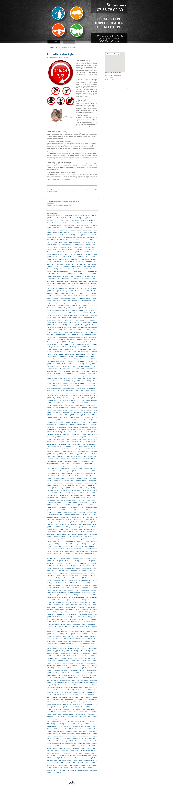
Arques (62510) (82, 237)
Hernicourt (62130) (81, 480)
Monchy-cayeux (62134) (53, 578)
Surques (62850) (82, 711)
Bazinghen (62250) (89, 266)
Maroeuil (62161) (51, 563)
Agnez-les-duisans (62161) (88, 220)
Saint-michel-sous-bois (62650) (55, 687)
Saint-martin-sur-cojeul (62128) (87, 685)
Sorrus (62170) (51, 711)
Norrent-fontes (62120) (81, 602)
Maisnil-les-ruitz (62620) (82, 551)
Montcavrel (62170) (74, 580)
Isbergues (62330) (71, 500)
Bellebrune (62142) (67, 278)
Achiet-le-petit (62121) (75, 218)
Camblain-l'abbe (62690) (77, 334)
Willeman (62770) (65, 763)
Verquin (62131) (57, 738)
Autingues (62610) (52, 249)
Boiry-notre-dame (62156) (53, 303)
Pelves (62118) (57, 621)
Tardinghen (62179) (68, 714)
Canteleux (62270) (69, 344)
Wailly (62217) (75, 750)
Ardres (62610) (57, 237)
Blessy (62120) (57, 300)
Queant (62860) (85, 631)
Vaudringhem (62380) (71, 731)
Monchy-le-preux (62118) (67, 578)
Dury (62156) (92, 383)
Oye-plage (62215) (62, 619)
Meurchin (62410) (51, 573)
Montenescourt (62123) (88, 580)
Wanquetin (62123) (90, 753)
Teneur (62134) (91, 714)
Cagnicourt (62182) (58, 332)
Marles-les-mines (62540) (72, 561)
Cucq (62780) (81, 373)
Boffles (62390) (76, 300)
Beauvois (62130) (68, 276)
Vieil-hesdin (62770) (77, 738)
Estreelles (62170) (58, 405)
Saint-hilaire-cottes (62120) (74, 677)
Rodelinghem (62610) (52, 658)
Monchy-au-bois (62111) (75, 575)
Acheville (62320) (84, 215)
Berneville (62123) (84, 283)
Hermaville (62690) (82, 478)
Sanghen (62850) (85, 697)
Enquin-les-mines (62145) (69, 393)
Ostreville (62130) (67, 617)
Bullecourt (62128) (82, 327)
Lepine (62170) (66, 527)
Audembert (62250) (67, 244)
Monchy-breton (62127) (89, 575)
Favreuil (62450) (73, 410)
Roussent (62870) (85, 660)
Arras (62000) (91, 237)
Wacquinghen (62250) (53, 750)
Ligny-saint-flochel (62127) (60, 536)
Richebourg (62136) (85, 651)
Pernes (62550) (75, 621)
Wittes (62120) (91, 767)
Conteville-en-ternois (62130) (87, 359)
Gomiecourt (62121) (63, 441)
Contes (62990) (73, 359)
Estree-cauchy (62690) (82, 402)
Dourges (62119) (76, 381)
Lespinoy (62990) (51, 529)
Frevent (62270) (79, 432)
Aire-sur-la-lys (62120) (73, 222)
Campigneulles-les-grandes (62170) (56, 342)
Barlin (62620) (50, 264)
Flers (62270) (91, 415)
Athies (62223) (51, 239)
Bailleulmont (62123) (90, 257)
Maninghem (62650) (90, 553)
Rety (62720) (74, 651)
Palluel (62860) (73, 619)
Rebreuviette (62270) (52, 646)
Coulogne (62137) (79, 364)
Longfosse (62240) (89, 541)
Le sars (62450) (78, 519)
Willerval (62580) (90, 763)
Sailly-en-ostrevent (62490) (64, 668)
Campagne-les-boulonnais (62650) (78, 337)
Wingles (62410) (74, 765)
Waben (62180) (91, 748)
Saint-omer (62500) (52, 690)
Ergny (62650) (57, 398)
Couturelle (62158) (90, 368)
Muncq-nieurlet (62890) (73, 587)
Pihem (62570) (76, 624)
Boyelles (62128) (79, 320)
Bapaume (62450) (69, 261)
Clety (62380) (91, 354)
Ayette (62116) (68, 254)
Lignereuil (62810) (82, 534)
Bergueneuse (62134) (63, 281)
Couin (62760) (56, 364)
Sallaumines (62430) (90, 694)
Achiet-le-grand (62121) (60, 218)
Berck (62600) (51, 281)
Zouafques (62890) (83, 770)
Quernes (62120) (70, 634)
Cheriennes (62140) (59, 351)
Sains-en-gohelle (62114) (60, 670)
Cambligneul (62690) (90, 334)
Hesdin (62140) (57, 485)
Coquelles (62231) (72, 361)
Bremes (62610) (51, 322)
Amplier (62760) (68, 232)
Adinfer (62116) (64, 220)
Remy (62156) (56, 651)
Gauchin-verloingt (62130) (54, 437)
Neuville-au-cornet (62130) (88, 592)
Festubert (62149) (67, 412)
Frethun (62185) (68, 432)
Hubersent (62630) (65, 492)
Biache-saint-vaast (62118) (82, 291)
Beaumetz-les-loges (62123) (64, 274)
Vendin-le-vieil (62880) (68, 733)
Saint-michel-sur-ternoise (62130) (73, 687)
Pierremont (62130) (66, 624)
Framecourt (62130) (61, 427)
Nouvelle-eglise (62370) (71, 604)
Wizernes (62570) (51, 770)
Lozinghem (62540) (90, 546)
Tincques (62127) (80, 721)
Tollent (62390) (51, 724)
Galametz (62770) (76, 434)
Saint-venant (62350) (78, 692)
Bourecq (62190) (57, 315)
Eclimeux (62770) (63, 385)
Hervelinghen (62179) (58, 483)
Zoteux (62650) (72, 770)
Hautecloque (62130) (52, 468)
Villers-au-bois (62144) (81, 741)
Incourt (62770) (91, 497)
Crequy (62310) (86, 371)
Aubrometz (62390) (52, 242)
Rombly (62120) (51, 660)
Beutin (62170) (85, 288)
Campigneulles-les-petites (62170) (78, 342)
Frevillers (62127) (90, 432)
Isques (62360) (81, 500)
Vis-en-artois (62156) (64, 748)
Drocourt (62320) (57, 383)
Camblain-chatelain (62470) (62, 334)
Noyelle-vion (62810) (84, 604)
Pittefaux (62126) (51, 626)
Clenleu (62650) (69, 354)
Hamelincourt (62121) (71, 461)
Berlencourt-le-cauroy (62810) (79, 281)
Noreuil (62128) (70, 602)
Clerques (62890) (80, 354)
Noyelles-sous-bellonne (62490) (55, 609)
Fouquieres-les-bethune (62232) (78, 424)
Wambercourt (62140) (53, 753)
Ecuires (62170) (91, 388)
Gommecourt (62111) (76, 441)
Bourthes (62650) (77, 317)
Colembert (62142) (52, 356)
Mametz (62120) (69, 553)
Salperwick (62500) (52, 697)
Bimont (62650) (72, 295)
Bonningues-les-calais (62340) (61, 310)
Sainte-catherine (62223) (59, 694)
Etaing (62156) (69, 405)
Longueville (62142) (67, 544)
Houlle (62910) (87, 490)
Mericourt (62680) (63, 570)
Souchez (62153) (72, 711)
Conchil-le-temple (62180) (81, 356)
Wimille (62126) (63, 765)
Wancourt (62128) (77, 753)
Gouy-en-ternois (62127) (88, 444)
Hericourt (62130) (84, 475)
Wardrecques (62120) (52, 755)
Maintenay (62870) (58, 551)
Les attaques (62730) (77, 527)
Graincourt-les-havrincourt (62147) (56, 449)
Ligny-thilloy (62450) (90, 536)
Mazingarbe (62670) (72, 565)
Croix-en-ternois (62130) (70, 373)
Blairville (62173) (83, 295)
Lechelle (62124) (64, 524)
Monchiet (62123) (61, 575)
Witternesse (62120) (80, 767)
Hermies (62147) (58, 480)
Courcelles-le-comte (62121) (87, 366)
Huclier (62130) (91, 492)
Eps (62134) (73, 395)
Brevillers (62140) (62, 322)
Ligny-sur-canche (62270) (75, 536)
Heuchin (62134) (51, 488)
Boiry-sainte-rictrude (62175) (85, 303)
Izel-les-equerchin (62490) (54, 502)
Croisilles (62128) (57, 373)
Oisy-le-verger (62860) (86, 614)
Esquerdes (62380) (75, 400)
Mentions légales (72, 785)
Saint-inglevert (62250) (89, 677)
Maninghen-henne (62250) (54, 556)
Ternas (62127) (51, 716)
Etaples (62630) (79, 405)
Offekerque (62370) (90, 612)
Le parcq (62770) (76, 517)
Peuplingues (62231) (53, 624)
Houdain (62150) (76, 490)
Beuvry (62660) (57, 291)
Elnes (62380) (79, 390)
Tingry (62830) (91, 721)
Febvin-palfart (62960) (85, 410)
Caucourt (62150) (57, 349)
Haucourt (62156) (62, 466)
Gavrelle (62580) (81, 437)
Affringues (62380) (74, 220)
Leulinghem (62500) (89, 529)
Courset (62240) (79, 368)
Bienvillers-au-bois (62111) (68, 293)
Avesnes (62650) (90, 249)
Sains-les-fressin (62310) (77, 670)
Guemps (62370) (69, 454)
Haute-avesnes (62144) (89, 466)
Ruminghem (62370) (62, 665)
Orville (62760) (57, 617)
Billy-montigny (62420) (60, 295)
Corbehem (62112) (85, 361)
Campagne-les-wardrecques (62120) (85, 339)
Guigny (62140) (79, 454)
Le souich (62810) (89, 519)
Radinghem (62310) (75, 638)
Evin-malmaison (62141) (62, 407)
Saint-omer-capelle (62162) (67, 690)
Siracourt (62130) (80, 709)
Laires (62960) (81, 512)
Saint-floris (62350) (82, 675)
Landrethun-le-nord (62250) (55, 514)
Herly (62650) (70, 478)
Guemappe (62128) (58, 454)
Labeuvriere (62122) (73, 510)
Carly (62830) (72, 347)
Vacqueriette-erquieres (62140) (83, 728)
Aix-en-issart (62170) (82, 225)
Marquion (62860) (73, 563)
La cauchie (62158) (77, 505)
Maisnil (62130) (69, 551)
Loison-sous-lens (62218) (54, 541)
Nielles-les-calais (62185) (64, 600)
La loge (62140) (75, 507)
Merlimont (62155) (75, 570)
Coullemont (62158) (67, 364)
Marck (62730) (78, 556)
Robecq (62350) (67, 655)
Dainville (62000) (51, 376)
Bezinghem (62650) (68, 291)
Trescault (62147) (78, 726)
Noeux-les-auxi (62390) (79, 600)
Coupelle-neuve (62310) (53, 366)
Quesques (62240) (82, 634)
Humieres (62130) (65, 497)
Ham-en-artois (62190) (89, 458)
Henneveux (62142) (91, 473)
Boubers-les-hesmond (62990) (80, 310)
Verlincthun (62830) (71, 736)
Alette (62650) (68, 227)
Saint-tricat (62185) (66, 692)
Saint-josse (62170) (52, 680)
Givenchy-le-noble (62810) (79, 439)
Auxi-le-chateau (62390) (65, 249)
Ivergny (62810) (91, 500)
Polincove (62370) (85, 626)
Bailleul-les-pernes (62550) (60, 257)
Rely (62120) (83, 648)
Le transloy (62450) (69, 522)
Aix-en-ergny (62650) (68, 225)
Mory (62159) (77, 585)
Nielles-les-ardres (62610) (82, 597)
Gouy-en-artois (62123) (74, 444)
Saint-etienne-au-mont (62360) (67, 675)
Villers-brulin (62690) (58, 743)
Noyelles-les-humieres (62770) (67, 607)
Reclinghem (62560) (66, 646)
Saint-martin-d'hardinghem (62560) (67, 685)
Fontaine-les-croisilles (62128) (87, 419)
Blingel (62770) (66, 300)
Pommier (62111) (57, 629)
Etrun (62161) (50, 407)
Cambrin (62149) (52, 337)
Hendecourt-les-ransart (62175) (87, 471)
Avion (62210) (85, 252)
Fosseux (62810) (85, 422)
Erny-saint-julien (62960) (78, 398)
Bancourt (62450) (57, 261)
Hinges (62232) (90, 488)
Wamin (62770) (65, 753)
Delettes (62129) (73, 376)
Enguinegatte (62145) (53, 393)
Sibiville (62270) (57, 709)
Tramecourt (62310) (65, 726)
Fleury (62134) (63, 417)
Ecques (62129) (81, 388)
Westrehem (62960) (52, 760)
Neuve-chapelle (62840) (74, 592)
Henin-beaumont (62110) (53, 473)
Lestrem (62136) (63, 529)
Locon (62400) (91, 539)
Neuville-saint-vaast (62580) (70, 595)
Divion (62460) (77, 378)
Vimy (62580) (81, 745)
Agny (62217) (62, 222)
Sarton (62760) (69, 699)
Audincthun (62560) (79, 244)
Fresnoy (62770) (80, 429)
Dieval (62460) (67, 378)
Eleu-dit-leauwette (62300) (65, 390)
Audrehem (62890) (52, 247)
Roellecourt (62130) (66, 658)
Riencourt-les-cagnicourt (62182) (69, 653)
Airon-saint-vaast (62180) (54, 225)
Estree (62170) (56, 402)
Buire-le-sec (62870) (60, 327)
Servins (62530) (85, 707)
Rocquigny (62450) (90, 655)
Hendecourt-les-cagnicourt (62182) (67, 471)
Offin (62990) (50, 614)
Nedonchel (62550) (58, 590)
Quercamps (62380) (58, 634)
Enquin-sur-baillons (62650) (87, 393)
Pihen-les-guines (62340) (88, 624)
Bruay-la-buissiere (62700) (60, 325)
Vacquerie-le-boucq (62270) (66, 728)
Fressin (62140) (57, 432)
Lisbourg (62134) (81, 539)
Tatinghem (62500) (80, 714)
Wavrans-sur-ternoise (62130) (87, 758)
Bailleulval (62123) (52, 259)
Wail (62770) (64, 750)
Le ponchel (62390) (88, 517)
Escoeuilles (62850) (63, 400)
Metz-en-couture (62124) (88, 570)
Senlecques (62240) (90, 704)
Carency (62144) (61, 347)
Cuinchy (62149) (91, 373)
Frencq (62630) (84, 427)
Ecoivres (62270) (74, 385)
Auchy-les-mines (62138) (53, 244)
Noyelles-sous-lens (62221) (73, 609)
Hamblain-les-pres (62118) (54, 461)
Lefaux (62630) (87, 524)
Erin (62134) (66, 398)
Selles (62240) (57, 704)
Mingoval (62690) (63, 573)
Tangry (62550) (57, 714)
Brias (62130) (86, 322)
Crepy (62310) (75, 371)
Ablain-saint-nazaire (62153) (54, 215)
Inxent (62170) (61, 500)
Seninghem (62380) (78, 704)
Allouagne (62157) (90, 227)
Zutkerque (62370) (57, 772)
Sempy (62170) (67, 704)
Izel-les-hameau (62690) (70, 502)
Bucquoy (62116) (85, 325)
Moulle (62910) (87, 585)
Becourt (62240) (79, 276)
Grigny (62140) (57, 451)
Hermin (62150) (69, 480)
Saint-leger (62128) (82, 680)
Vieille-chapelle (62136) (53, 741)
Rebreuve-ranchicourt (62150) (68, 643)
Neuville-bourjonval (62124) (54, 595)
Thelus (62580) (61, 716)
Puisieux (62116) (74, 631)
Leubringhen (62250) (76, 529)
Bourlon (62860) (84, 315)
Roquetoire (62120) (63, 660)
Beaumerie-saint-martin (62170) (62, 271)
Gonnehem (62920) (90, 441)
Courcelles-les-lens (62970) (54, 368)
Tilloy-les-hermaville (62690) (76, 719)
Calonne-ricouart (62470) (80, 332)
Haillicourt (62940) (81, 456)
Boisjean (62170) (75, 305)
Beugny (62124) (63, 288)
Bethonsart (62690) (70, 286)
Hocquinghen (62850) (52, 490)
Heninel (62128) (80, 473)
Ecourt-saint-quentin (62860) (88, 385)
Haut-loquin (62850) (75, 466)
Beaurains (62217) (78, 274)
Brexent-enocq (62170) (75, 322)
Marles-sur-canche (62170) (88, 561)
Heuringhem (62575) (64, 488)
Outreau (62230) (87, 617)
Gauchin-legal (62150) (89, 434)
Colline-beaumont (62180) (66, 356)
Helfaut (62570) (51, 471)
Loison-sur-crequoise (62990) (73, 541)
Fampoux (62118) (86, 407)
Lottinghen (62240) (68, 546)
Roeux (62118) (78, 658)
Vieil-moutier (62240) (90, 738)
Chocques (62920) (83, 351)
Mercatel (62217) (86, 568)
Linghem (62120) (60, 539)
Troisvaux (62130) (90, 726)
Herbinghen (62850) (73, 475)
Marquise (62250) (84, 563)
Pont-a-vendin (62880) (69, 629)
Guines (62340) (51, 456)
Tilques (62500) (70, 721)
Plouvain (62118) (73, 626)
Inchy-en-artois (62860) (78, 497)
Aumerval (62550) (90, 247)
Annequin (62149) (58, 235)
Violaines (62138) (51, 748)
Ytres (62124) (62, 770)
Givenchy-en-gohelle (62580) (61, 439)
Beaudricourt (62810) (65, 269)
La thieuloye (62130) (59, 510)
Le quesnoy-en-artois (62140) (64, 519)
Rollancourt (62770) (90, 658)
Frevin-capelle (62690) (53, 434)
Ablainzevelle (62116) (71, 215)
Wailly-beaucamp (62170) (88, 750)
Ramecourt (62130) (87, 638)
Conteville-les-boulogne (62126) (55, 361)
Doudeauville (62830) (64, 381)
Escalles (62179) (51, 400)
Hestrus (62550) (91, 485)
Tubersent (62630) (52, 728)
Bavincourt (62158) (81, 264)
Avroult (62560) (57, 254)
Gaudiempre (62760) (69, 437)
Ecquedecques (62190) (69, 388)
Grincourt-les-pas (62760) (70, 451)
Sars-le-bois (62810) (58, 699)
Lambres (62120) (91, 512)
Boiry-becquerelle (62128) (88, 300)
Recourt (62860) (79, 646)
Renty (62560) (65, 651)
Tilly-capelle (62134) (58, 721)
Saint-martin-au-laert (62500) (61, 682)
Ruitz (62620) (79, 663)
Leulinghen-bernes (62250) (54, 531)
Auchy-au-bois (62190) (74, 242)
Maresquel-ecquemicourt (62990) (81, 558)
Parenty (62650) (83, 619)
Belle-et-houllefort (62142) (53, 278)
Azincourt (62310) (78, 254)
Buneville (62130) (57, 329)
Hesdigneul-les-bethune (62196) (74, 483)
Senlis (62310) (51, 707)
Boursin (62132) (66, 317)
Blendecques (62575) (84, 298)
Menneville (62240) (58, 568)
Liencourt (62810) (90, 531)
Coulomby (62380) (90, 364)
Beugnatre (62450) (52, 288)
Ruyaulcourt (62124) (75, 665)
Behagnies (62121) (90, 276)
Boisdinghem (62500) (63, 305)
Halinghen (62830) (53, 458)
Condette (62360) (62, 359)
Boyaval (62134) (68, 320)
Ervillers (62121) (90, 398)
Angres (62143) (88, 232)
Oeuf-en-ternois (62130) (77, 612)
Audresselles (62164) (65, 247)
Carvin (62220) (82, 347)
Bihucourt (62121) (83, 293)
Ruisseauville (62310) (68, 663)
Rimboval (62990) (85, 653)
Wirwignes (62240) (85, 765)
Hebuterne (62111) (90, 468)
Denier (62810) (83, 376)
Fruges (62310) (65, 434)
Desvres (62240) (57, 378)
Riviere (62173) (57, 655)
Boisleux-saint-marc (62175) (54, 308)
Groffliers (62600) (83, 451)
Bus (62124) (77, 329)
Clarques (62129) (58, 354)
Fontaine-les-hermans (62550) (55, 422)
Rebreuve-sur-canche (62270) (87, 643)
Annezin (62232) (70, 235)
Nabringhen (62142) (86, 587)
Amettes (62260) (57, 232)
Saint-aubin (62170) (86, 672)
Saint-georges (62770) (59, 677)
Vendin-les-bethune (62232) (83, 733)
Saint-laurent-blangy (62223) (67, 680)
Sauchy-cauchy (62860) (81, 699)
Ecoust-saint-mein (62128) (54, 388)
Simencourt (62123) (68, 709)
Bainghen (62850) (75, 259)
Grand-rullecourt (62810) (73, 449)
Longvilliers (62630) (80, 544)
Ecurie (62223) (51, 390)
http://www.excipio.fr (109, 79)
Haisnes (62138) (91, 456)
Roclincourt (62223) (78, 655)
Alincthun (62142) (78, 227)
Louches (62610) (79, 546)
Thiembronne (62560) (84, 716)
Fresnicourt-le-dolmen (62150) (67, 429)
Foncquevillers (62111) (89, 417)
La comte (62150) (89, 505)
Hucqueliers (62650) (52, 495)
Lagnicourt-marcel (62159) (69, 512)
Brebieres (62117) (90, 320)
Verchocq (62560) (58, 736)
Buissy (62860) (72, 327)
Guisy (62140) (60, 456)
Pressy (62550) (91, 629)
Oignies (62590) (73, 614)
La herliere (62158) (63, 507)
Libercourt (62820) (68, 531)
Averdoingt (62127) (79, 249)
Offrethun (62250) (61, 614)
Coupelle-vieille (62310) (69, 366)
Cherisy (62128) (71, 351)
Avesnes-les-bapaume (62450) (71, 252)
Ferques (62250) (57, 412)
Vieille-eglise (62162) (67, 741)
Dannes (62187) (62, 376)
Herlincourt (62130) (59, 478)
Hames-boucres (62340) (87, 461)
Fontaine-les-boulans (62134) (69, 419)
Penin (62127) (66, 621)
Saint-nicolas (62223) (89, 687)
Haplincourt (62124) (66, 463)
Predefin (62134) (81, 629)
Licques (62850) (79, 531)
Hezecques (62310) (78, 488)
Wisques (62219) (57, 767)
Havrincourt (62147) (78, 468)
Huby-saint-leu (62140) (78, 492)
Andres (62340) (78, 232)
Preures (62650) (51, 631)
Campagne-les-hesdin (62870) (66, 339)
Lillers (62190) (51, 539)
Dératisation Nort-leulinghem (61, 54)
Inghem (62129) (51, 500)
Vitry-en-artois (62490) (78, 748)
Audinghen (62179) (90, 244)
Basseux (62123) (70, 264)
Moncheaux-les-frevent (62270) (79, 573)
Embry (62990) (90, 390)
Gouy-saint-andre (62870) (54, 446)
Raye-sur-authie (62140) (75, 641)
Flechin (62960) (81, 415)
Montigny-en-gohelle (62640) (54, 582)
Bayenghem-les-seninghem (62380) (71, 266)
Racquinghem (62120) (62, 638)
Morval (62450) (69, 585)
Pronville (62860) (62, 631)
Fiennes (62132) (58, 415)
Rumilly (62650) (51, 665)
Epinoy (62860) (64, 395)
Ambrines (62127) (87, 230)
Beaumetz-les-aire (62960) (80, 271)
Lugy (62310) (50, 548)
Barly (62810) (60, 264)
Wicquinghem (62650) (65, 760)
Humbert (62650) (90, 495)
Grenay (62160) (86, 449)
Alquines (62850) (51, 230)
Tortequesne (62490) (83, 724)
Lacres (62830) (57, 512)
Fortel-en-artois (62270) (72, 422)
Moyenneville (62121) (59, 587)
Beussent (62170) (74, 288)
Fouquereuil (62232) (63, 424)
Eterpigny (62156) (90, 405)
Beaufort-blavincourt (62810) (80, 269)
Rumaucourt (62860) (90, 663)
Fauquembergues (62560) (60, 410)
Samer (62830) (63, 697)
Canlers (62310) (57, 344)
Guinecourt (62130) (90, 454)
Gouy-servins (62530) (70, 446)
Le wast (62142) (80, 522)
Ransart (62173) (62, 641)
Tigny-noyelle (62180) (60, 719)
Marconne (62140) (90, 556)
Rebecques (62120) (90, 641)
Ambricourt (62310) (76, 230)
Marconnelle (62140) (52, 558)
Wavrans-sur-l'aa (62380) (70, 758)
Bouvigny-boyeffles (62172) (54, 320)
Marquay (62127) (62, 563)
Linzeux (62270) (71, 539)
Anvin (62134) (81, 235)
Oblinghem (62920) (64, 612)
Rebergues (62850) (52, 643)
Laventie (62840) (64, 517)
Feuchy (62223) (78, 412)
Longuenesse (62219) (53, 544)
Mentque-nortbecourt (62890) (72, 568)
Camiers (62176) (63, 337)
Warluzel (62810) (57, 758)
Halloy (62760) (76, 458)
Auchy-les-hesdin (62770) (88, 242)
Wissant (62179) (68, 767)
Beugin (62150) (91, 286)
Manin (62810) (79, 553)
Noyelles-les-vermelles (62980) (86, 607)
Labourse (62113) (85, 510)
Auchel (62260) (63, 242)
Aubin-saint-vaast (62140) (88, 239)
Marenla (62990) (65, 558)
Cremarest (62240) (65, 371)
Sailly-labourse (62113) (80, 668)
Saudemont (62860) (59, 702)
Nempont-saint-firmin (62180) (71, 590)
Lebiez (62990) (91, 522)
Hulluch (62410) (64, 495)
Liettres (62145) (61, 534)
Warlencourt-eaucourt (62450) (67, 755)
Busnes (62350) (87, 329)
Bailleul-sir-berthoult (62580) (75, 257)
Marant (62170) (68, 556)
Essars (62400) (85, 400)
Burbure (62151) (68, 329)
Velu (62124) (56, 733)
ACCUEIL (54, 41)
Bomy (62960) (67, 308)
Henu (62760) (51, 475)
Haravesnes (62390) (78, 463)
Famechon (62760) (75, 407)
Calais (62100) (68, 332)
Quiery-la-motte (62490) (59, 636)
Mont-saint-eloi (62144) (60, 580)
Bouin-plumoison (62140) (64, 312)
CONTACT (69, 41)
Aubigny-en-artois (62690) (73, 239)
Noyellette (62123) (86, 609)
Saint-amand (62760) (73, 672)
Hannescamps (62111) (53, 463)
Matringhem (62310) (58, 565)
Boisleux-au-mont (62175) (88, 305)
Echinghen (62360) (52, 385)
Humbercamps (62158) (77, 495)
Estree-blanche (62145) (68, 402)
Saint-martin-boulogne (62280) (80, 682)
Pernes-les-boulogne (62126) (88, 621)
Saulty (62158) (83, 702)
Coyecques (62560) (52, 371)
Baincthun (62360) (64, 259)
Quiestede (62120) (73, 636)
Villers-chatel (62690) (71, 743)
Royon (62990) (57, 663)
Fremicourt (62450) (73, 427)
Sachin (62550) (86, 665)
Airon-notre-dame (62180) (88, 222)
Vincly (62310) (91, 745)
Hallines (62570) (65, 458)
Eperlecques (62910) (52, 395)
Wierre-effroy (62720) (52, 763)
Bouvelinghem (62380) (89, 317)
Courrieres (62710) (68, 368)
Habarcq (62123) (70, 456)
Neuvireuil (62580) (68, 597)
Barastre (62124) (90, 261)
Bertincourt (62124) (58, 286)
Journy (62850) (83, 502)
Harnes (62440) (51, 466)
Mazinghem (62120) (85, 565)
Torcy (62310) (60, 724)
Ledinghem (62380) (76, 524)
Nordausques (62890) (58, 602)
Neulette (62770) (61, 592)
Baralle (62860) (80, 261)
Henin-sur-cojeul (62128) (68, 473)
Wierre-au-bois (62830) (89, 760)
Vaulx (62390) (82, 731)
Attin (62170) (60, 239)
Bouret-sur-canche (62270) (71, 315)
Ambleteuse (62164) (63, 230)
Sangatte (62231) (73, 697)
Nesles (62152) (85, 590)
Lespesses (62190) (90, 527)
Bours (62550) (56, 317)
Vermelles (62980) (83, 736)
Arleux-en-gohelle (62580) (69, 237)
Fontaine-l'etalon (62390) (53, 419)
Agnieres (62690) (51, 222)
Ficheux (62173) (88, 412)
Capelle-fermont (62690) (82, 344)
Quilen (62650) (84, 636)
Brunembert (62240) (74, 325)
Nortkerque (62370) (58, 604)
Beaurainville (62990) (90, 274)
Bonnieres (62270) (78, 308)
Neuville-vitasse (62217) (54, 597)
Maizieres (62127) (57, 553)
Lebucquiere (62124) (52, 524)
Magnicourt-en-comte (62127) (75, 548)
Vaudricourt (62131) (58, 731)
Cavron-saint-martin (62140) (83, 349)
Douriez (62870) (86, 381)
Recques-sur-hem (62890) (59, 648)
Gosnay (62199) (51, 444)
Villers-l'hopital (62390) (85, 743)
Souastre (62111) (61, 711)
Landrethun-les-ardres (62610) (72, 514)
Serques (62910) (74, 707)
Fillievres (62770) (69, 415)
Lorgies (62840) (57, 546)
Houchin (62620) (65, 490)
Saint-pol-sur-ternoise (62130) (84, 690)
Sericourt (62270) (62, 707)
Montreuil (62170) (69, 582)
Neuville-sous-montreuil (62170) (88, 595)
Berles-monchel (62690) (59, 283)
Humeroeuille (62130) (52, 497)
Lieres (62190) (51, 534)
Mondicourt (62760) (81, 578)
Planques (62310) (62, 626)
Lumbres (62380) (60, 548)
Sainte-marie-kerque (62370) (75, 694)
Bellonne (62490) (78, 278)
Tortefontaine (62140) (71, 724)
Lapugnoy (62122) (86, 514)
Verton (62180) (66, 738)
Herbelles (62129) (61, 475)
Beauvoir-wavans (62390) (54, 276)
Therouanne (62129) (72, 716)
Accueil (58, 47)
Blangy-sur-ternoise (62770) (68, 298)
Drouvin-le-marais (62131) (70, 383)
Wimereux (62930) (52, 765)
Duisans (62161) (82, 383)
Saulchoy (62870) (72, 702)
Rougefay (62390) (74, 660)
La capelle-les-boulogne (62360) (61, 505)
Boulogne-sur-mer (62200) (81, 312)
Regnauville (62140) (73, 648)
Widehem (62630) (77, 760)
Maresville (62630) (58, 561)
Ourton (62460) (77, 617)
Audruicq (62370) (78, 247)
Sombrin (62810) (91, 709)
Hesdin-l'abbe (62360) (68, 485)
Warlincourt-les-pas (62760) (84, 755)
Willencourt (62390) (78, 763)
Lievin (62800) (72, 534)
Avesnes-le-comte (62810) (54, 252)
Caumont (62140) (69, 349)
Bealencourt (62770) (52, 269)
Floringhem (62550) (75, 417)
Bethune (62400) (81, 286)
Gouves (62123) (62, 444)
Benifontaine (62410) (90, 278)
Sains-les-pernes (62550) (59, 672)
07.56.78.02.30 (110, 9)
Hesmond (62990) (80, 485)
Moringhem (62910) (58, 585)
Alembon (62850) (57, 227)
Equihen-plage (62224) (85, 395)
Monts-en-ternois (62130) (83, 582)
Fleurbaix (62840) (52, 417)
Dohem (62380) (87, 378)
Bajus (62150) (85, 259)
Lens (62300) (56, 527)
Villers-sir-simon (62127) (68, 745)
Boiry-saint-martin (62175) (69, 303)
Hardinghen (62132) (90, 463)
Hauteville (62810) (65, 468)
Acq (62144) (86, 218)
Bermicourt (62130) (72, 283)
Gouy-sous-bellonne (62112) (87, 446)
